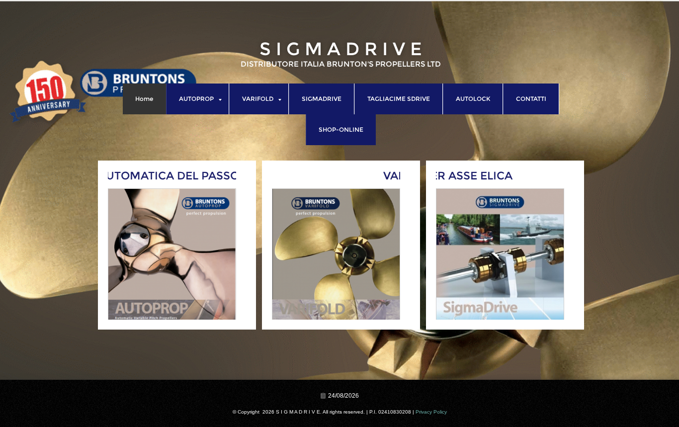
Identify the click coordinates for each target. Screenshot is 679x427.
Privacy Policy (431, 412)
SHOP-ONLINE (341, 129)
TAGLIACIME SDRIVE (398, 98)
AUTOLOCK (473, 98)
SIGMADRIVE (321, 98)
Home (144, 98)
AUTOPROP (196, 98)
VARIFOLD (257, 98)
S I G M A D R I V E (340, 49)
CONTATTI (531, 98)
